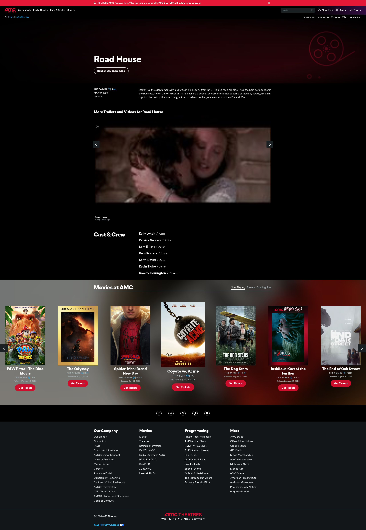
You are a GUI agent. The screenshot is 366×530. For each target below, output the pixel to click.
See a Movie (24, 10)
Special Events (193, 468)
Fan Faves (190, 454)
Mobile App (237, 468)
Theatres (144, 441)
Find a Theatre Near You (18, 17)
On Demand (355, 17)
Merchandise (323, 17)
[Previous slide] (4, 348)
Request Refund (239, 491)
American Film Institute (243, 477)
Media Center (102, 464)
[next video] (269, 144)
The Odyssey (78, 368)
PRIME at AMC (148, 459)
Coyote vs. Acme (183, 370)
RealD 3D (144, 464)
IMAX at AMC (147, 450)
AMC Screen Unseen (197, 450)
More (69, 10)
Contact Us (100, 441)
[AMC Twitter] (183, 413)
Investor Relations (104, 459)
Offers (344, 17)
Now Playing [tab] (238, 287)
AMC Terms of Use (104, 491)
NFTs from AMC (239, 464)
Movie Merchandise (241, 454)
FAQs (97, 445)
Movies (143, 436)
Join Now (354, 10)
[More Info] (109, 89)
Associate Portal (103, 473)
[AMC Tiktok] (195, 413)
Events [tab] (251, 287)
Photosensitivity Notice (243, 486)
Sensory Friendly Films (197, 482)
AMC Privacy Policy (105, 486)
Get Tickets (25, 387)
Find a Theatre (40, 10)
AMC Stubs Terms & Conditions (111, 496)
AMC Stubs (236, 436)
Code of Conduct (104, 500)
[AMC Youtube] (207, 413)
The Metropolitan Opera (198, 477)
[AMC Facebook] (159, 413)
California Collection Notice (109, 482)
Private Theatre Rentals (198, 436)
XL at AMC (145, 468)
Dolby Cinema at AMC (152, 454)
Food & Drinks (57, 10)
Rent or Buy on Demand (111, 70)
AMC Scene (237, 473)
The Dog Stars (236, 368)
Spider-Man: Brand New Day (130, 370)
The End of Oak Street (341, 368)
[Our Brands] (183, 516)
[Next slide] (362, 348)
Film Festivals (192, 464)
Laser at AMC (147, 473)
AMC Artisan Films (195, 441)
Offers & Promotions (241, 441)
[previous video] (96, 144)
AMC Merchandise (241, 459)
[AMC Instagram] (171, 413)
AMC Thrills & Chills (196, 445)
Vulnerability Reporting (107, 477)
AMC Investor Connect (107, 454)
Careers (98, 468)
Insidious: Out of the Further (288, 370)
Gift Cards (335, 17)
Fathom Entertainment (197, 473)
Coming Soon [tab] (264, 287)
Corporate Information (106, 450)
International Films (195, 459)
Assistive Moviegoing (242, 482)
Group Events (309, 17)
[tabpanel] (183, 348)
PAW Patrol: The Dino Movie (25, 370)
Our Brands (100, 436)
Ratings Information (150, 445)
